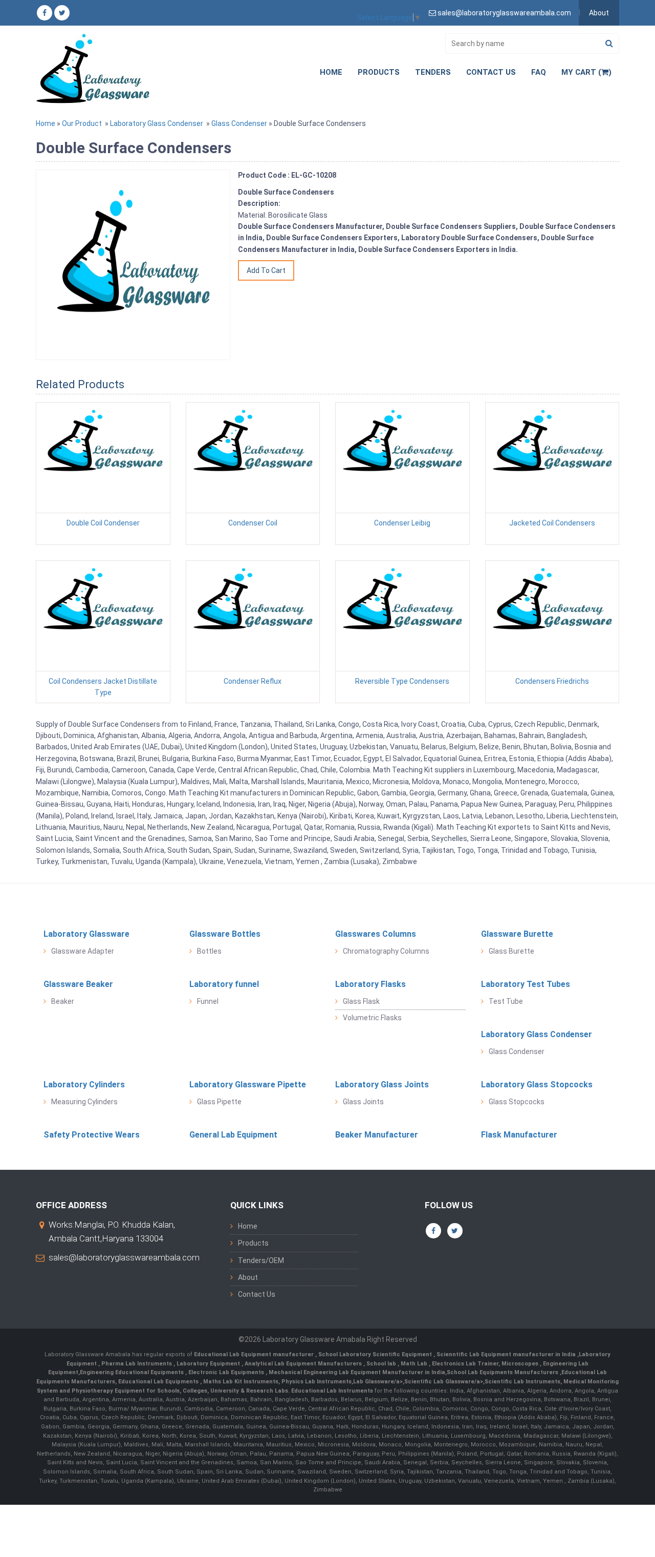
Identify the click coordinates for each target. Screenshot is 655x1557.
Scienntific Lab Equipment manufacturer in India (506, 1354)
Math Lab (415, 1363)
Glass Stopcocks (516, 1102)
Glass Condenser (239, 123)
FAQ (538, 72)
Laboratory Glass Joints (382, 1084)
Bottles (209, 951)
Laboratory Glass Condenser (156, 123)
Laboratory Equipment (209, 1363)
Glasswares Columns (375, 934)
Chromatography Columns (386, 951)
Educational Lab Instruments (332, 1390)
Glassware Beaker (78, 984)
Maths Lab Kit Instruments (240, 1381)
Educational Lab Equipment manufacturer (254, 1354)
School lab (382, 1363)
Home (331, 72)
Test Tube (506, 1001)
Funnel (208, 1001)
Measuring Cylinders (84, 1102)
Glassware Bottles (224, 934)
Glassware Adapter (82, 951)
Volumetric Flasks (372, 1018)
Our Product (82, 123)
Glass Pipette (219, 1102)
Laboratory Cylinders (84, 1084)
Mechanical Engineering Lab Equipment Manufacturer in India (356, 1372)
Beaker (62, 1001)
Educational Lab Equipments (159, 1381)
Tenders (433, 72)
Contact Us (491, 72)
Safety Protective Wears (91, 1135)
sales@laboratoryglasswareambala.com (124, 1257)
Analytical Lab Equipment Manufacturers (304, 1363)
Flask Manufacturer (519, 1135)
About (599, 13)
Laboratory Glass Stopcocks (537, 1084)
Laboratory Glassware (86, 934)
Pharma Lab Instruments (137, 1363)
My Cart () (586, 72)
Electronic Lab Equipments (226, 1372)
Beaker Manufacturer (376, 1135)
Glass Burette (511, 951)
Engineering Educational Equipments (132, 1372)
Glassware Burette (517, 934)
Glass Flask (361, 1001)
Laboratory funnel (224, 984)
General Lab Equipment (233, 1135)
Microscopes (520, 1363)
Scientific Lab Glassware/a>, (444, 1381)
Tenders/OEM (261, 1260)
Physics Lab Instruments (316, 1381)
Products (379, 72)
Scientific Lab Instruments (522, 1381)
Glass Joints (363, 1102)
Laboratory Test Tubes (525, 984)
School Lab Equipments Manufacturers (502, 1372)
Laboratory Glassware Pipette (247, 1084)
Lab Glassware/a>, (378, 1381)
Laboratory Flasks (370, 984)
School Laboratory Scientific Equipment (375, 1354)
